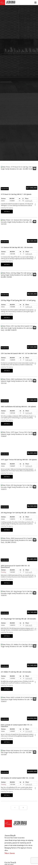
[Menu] (35, 2)
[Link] (10, 2)
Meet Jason (10, 853)
